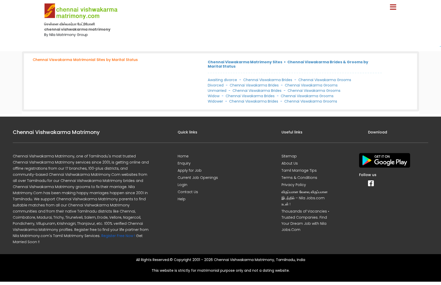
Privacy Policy (293, 184)
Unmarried (217, 90)
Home (183, 156)
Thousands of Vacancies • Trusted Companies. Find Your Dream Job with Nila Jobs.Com (305, 220)
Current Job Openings (198, 177)
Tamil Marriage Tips (299, 170)
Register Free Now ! (118, 235)
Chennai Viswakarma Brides (267, 79)
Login (182, 184)
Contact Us (188, 191)
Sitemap (289, 156)
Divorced (216, 85)
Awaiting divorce (222, 79)
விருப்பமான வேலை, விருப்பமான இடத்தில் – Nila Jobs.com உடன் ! (304, 198)
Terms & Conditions (299, 177)
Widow (213, 95)
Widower (215, 101)
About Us (289, 163)
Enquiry (184, 163)
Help (182, 199)
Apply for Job (190, 170)
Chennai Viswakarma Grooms (324, 79)
